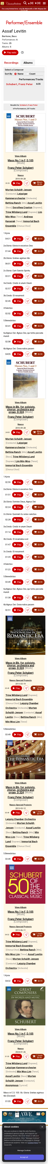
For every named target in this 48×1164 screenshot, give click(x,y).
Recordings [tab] (11, 62)
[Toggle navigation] (44, 3)
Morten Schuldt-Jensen (18, 189)
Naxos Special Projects (20, 680)
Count (32, 74)
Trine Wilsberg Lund (16, 212)
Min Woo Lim (12, 721)
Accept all (24, 1157)
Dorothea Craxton (22, 207)
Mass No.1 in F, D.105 (20, 160)
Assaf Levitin (34, 203)
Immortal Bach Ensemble (19, 465)
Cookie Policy (33, 1143)
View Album (20, 156)
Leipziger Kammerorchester (20, 1067)
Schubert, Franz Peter (19, 84)
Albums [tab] (28, 62)
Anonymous (12, 1085)
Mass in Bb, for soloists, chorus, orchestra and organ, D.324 (20, 409)
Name (20, 74)
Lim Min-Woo (23, 461)
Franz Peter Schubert (20, 167)
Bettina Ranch (13, 203)
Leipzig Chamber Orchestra (20, 819)
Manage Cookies (24, 1150)
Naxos (21, 175)
